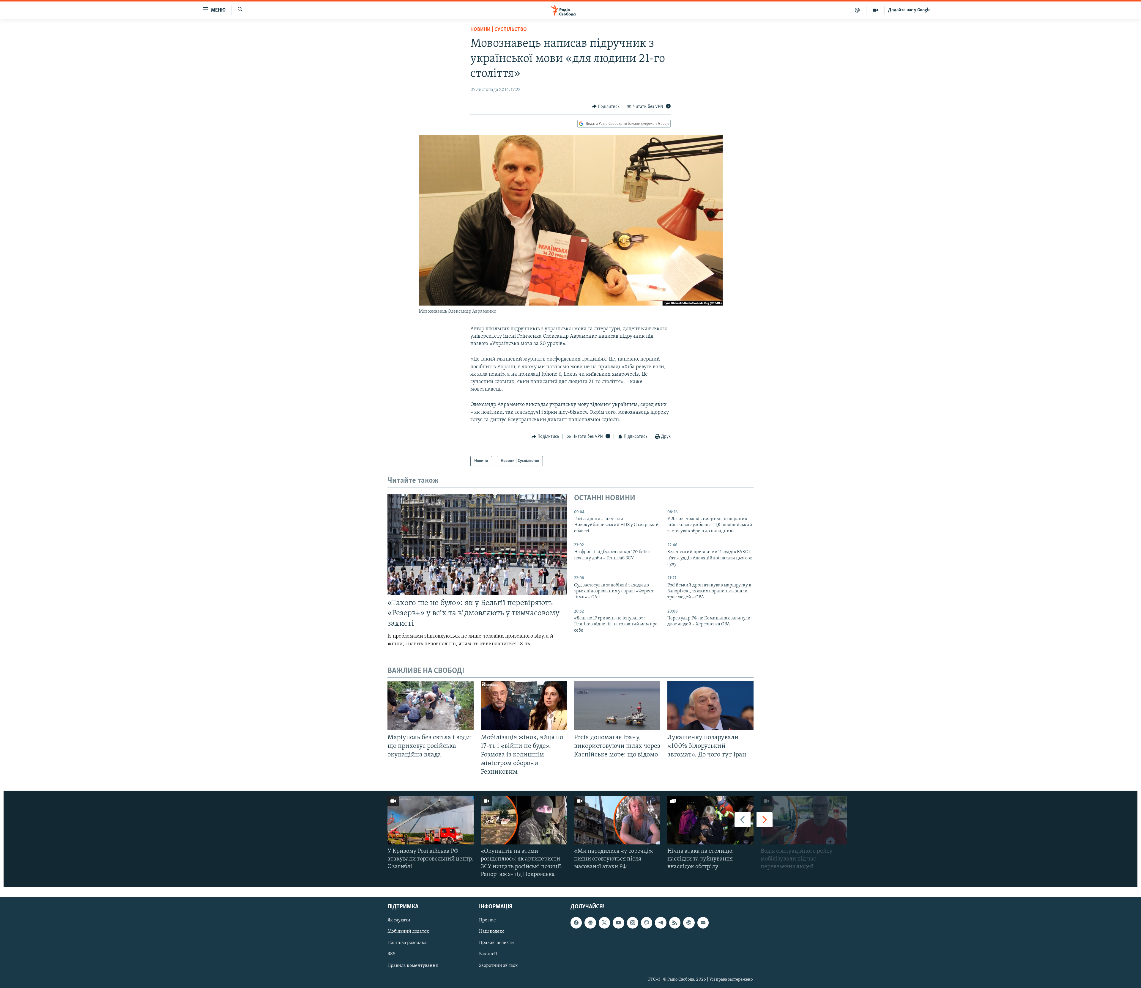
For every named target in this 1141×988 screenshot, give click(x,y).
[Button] (606, 107)
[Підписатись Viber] (646, 923)
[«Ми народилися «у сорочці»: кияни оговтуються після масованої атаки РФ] (617, 820)
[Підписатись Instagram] (632, 923)
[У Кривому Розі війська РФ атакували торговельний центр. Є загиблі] (430, 820)
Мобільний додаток (408, 931)
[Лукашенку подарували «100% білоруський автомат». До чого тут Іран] (710, 705)
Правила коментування (412, 965)
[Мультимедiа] (875, 10)
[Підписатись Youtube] (618, 923)
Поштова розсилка (407, 943)
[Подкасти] (857, 10)
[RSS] (674, 923)
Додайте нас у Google (909, 10)
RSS (391, 954)
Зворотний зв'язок (498, 965)
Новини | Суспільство (498, 29)
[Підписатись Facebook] (576, 923)
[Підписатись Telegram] (660, 923)
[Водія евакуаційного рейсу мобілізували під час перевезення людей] (804, 820)
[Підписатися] (703, 923)
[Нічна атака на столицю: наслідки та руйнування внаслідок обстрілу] (710, 820)
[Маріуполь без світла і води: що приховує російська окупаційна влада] (430, 705)
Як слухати (398, 920)
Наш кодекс (491, 931)
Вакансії (488, 954)
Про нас (487, 920)
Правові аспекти (496, 943)
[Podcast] (688, 923)
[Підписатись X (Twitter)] (604, 923)
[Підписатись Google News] (590, 923)
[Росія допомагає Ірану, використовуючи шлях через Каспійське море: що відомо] (617, 705)
